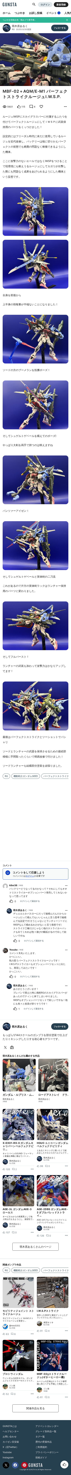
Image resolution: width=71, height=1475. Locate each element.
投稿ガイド (41, 1457)
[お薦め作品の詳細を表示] (65, 107)
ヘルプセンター (11, 1431)
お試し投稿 (35, 13)
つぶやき (20, 13)
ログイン (45, 4)
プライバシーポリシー (47, 1452)
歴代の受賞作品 (44, 1441)
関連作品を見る (35, 1408)
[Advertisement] (35, 818)
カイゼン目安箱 (11, 1441)
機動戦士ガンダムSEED (26, 776)
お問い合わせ (10, 1436)
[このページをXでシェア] (6, 1465)
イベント (52, 13)
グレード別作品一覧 (46, 1431)
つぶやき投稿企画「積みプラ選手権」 (19, 20)
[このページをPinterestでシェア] (24, 1465)
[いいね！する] (64, 1464)
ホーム (7, 13)
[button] (34, 4)
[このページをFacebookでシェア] (15, 1465)
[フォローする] (59, 28)
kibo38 (13, 885)
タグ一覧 (40, 1436)
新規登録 (61, 4)
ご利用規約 (41, 1447)
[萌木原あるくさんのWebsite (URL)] (12, 1047)
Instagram (8, 1457)
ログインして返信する (30, 901)
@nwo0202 (14, 1325)
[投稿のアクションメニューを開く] (32, 1169)
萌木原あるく (20, 26)
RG (13, 29)
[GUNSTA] (10, 5)
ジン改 (12, 1385)
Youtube (7, 1452)
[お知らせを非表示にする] (67, 20)
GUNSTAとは (10, 1426)
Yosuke (13, 949)
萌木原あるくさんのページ (35, 1246)
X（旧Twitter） (10, 1447)
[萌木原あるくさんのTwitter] (6, 1047)
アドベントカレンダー (47, 1426)
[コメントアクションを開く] (66, 885)
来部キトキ (48, 1322)
